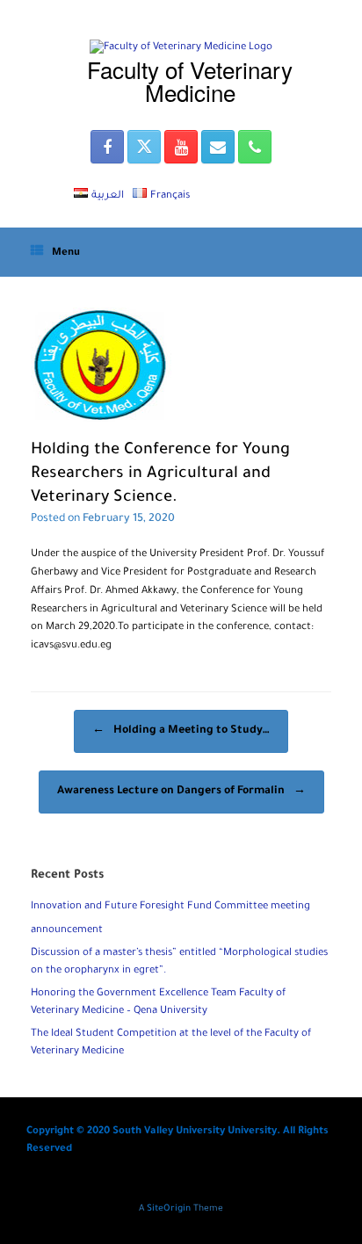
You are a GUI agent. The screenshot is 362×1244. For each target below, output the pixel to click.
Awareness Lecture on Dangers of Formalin (181, 791)
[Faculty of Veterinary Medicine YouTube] (181, 146)
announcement (67, 931)
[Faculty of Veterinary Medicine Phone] (255, 146)
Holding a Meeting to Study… (181, 731)
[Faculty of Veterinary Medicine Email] (218, 146)
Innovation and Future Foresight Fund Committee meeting (170, 907)
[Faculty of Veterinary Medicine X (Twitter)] (144, 146)
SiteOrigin (169, 1209)
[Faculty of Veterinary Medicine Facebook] (107, 146)
